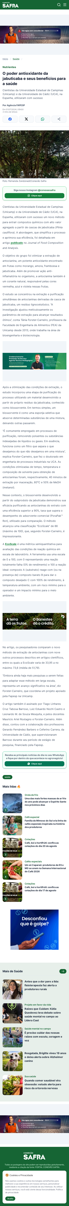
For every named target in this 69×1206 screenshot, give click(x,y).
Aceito (10, 1198)
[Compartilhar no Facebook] (10, 119)
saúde (7, 777)
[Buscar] (59, 5)
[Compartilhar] (59, 119)
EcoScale (11, 544)
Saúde (16, 59)
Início (5, 59)
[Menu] (65, 5)
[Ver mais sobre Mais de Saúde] (62, 971)
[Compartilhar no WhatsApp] (42, 119)
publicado (17, 242)
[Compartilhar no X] (26, 119)
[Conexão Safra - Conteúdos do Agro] (11, 5)
